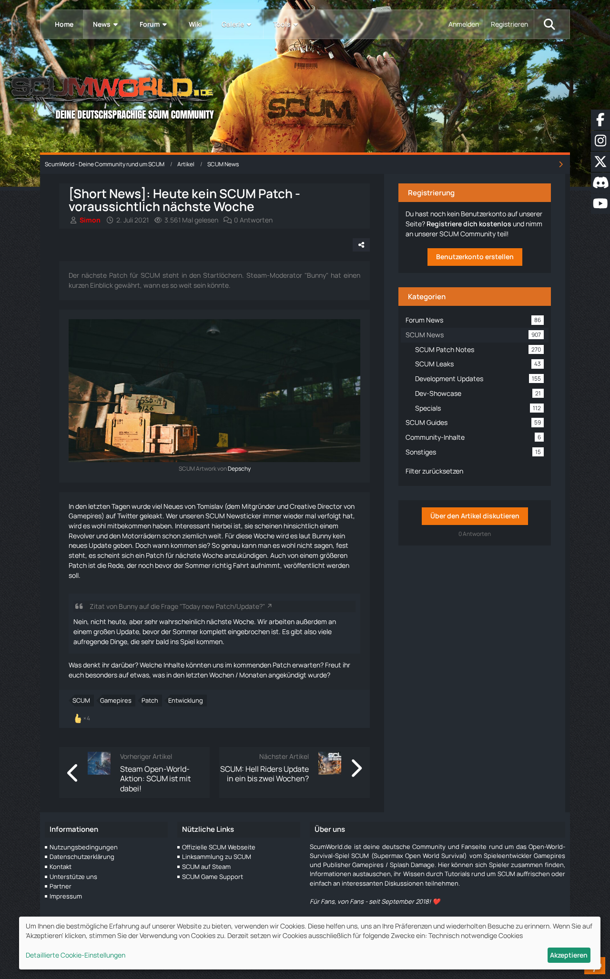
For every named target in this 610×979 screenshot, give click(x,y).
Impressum (66, 896)
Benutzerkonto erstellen (475, 256)
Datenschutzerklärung (82, 856)
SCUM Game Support (212, 876)
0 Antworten (253, 219)
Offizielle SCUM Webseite (218, 847)
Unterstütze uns (73, 876)
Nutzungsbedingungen (84, 847)
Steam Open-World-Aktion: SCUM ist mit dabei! (155, 779)
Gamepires (116, 700)
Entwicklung (185, 700)
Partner (60, 886)
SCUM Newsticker (233, 515)
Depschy (239, 468)
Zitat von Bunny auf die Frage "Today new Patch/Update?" (177, 606)
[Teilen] (361, 245)
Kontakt (60, 866)
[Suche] (549, 24)
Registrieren (509, 24)
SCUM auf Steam (206, 866)
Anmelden (463, 24)
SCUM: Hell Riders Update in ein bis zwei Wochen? (264, 774)
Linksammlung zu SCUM (216, 856)
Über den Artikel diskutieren (474, 515)
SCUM (81, 700)
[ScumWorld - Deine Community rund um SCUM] (305, 95)
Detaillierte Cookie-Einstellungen (75, 954)
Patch (150, 700)
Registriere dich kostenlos (469, 223)
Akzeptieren (569, 954)
